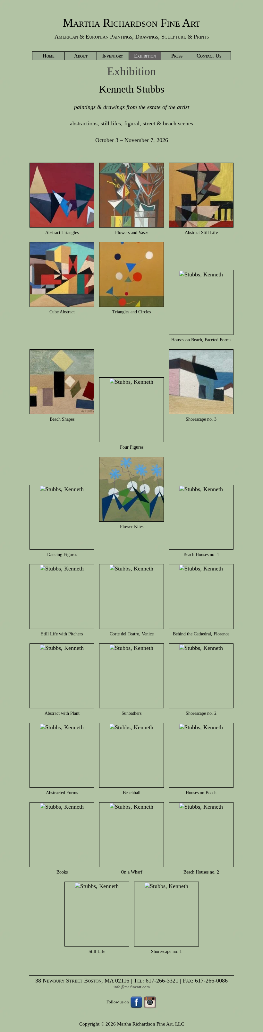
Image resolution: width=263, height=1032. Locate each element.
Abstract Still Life (201, 232)
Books (62, 872)
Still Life (97, 951)
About (81, 55)
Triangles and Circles (131, 312)
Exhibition (145, 55)
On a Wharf (131, 872)
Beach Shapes (62, 419)
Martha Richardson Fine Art (131, 22)
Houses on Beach (201, 792)
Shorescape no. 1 (166, 951)
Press (176, 55)
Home (49, 55)
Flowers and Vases (131, 232)
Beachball (131, 792)
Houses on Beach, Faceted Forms (201, 339)
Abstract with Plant (62, 713)
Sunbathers (131, 713)
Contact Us (209, 55)
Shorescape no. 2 (201, 713)
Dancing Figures (62, 554)
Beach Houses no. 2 (201, 872)
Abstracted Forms (62, 792)
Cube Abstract (62, 312)
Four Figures (131, 447)
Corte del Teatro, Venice (132, 634)
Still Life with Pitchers (62, 634)
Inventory (112, 55)
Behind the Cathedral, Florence (201, 634)
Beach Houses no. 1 (201, 554)
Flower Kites (131, 526)
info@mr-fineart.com (132, 986)
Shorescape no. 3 (201, 419)
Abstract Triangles (62, 232)
